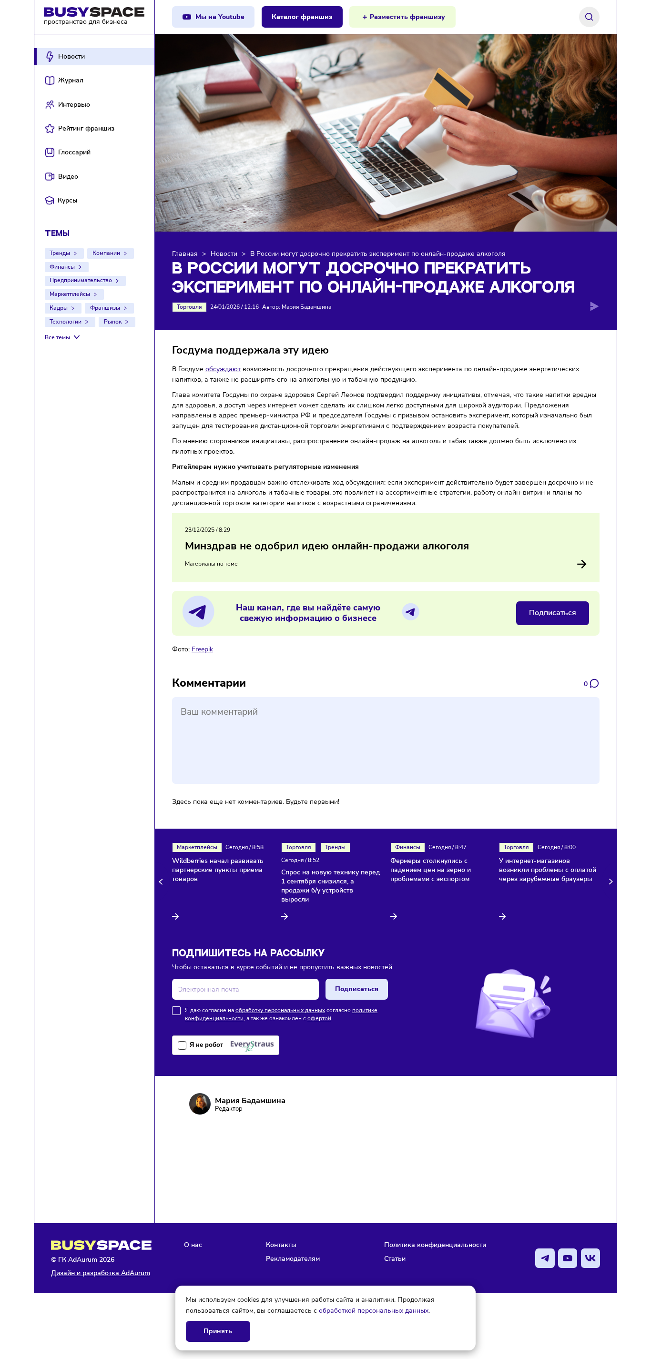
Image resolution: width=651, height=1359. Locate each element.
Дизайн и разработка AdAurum (100, 1273)
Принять (217, 1331)
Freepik (202, 649)
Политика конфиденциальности (435, 1244)
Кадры (59, 308)
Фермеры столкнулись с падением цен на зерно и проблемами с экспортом (430, 870)
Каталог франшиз (302, 16)
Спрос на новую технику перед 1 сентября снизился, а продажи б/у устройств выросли (330, 886)
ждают (230, 369)
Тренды (60, 253)
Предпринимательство (81, 280)
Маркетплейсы (70, 294)
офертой (319, 1018)
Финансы (62, 267)
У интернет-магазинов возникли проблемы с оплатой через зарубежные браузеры (547, 870)
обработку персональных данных (280, 1010)
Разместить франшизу (407, 16)
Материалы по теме (211, 564)
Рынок (113, 321)
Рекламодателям (293, 1258)
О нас (193, 1244)
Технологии (65, 321)
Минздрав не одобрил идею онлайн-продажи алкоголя (327, 546)
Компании (106, 253)
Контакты (281, 1244)
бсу (214, 369)
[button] (162, 881)
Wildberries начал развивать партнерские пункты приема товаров (218, 870)
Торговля (189, 307)
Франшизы (105, 308)
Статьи (395, 1258)
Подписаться (552, 613)
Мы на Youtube (219, 16)
